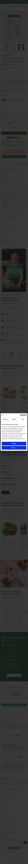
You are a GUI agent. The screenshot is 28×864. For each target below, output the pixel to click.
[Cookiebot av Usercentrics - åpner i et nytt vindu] (20, 415)
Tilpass (13, 447)
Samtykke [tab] (5, 419)
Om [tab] (23, 419)
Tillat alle (14, 443)
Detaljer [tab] (14, 419)
